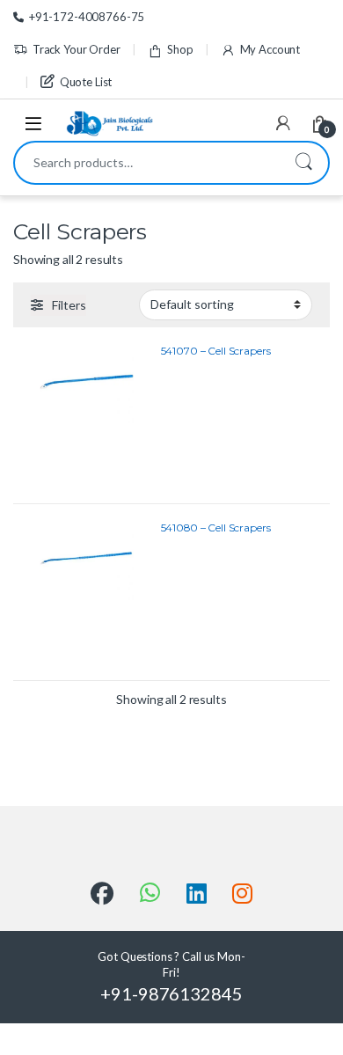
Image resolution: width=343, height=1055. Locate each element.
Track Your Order (76, 49)
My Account (270, 49)
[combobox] (147, 163)
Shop (180, 49)
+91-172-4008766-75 (86, 17)
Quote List (86, 82)
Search (303, 163)
